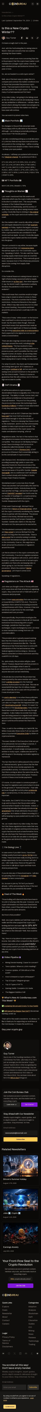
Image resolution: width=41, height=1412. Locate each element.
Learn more (10, 1104)
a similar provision (13, 682)
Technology (33, 1341)
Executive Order (23, 733)
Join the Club (20, 1286)
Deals (4, 1310)
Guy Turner (11, 38)
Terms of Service (6, 1341)
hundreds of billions (9, 406)
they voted (9, 532)
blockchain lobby (21, 708)
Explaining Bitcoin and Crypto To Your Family (21, 1006)
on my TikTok (27, 855)
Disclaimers (7, 1347)
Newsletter (7, 1313)
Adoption (32, 1307)
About (5, 1317)
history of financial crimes (22, 509)
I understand (9, 1406)
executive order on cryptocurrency (25, 330)
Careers (5, 1324)
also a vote (6, 537)
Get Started (29, 1104)
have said (5, 416)
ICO (30, 1327)
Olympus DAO (24, 449)
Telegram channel (11, 157)
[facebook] (21, 38)
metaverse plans (27, 248)
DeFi (30, 1317)
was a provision (18, 599)
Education (33, 1320)
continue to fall (16, 369)
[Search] (32, 4)
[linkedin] (27, 38)
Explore (5, 1307)
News (30, 1334)
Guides (31, 1324)
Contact (6, 1320)
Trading (31, 1344)
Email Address (9, 1128)
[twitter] (32, 38)
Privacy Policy (8, 1337)
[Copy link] (37, 38)
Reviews (32, 1337)
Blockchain (33, 1313)
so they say (18, 281)
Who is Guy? (15, 1078)
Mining (31, 1331)
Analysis (32, 1310)
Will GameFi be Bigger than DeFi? (17, 1011)
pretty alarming (10, 697)
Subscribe (20, 1139)
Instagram (25, 876)
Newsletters (6, 12)
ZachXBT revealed (14, 493)
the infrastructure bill (13, 705)
